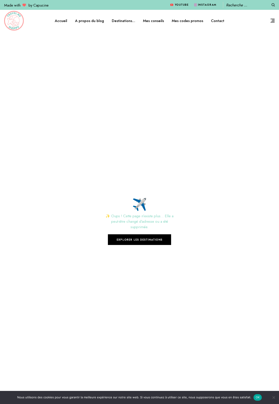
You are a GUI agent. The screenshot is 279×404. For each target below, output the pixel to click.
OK (258, 397)
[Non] (273, 397)
